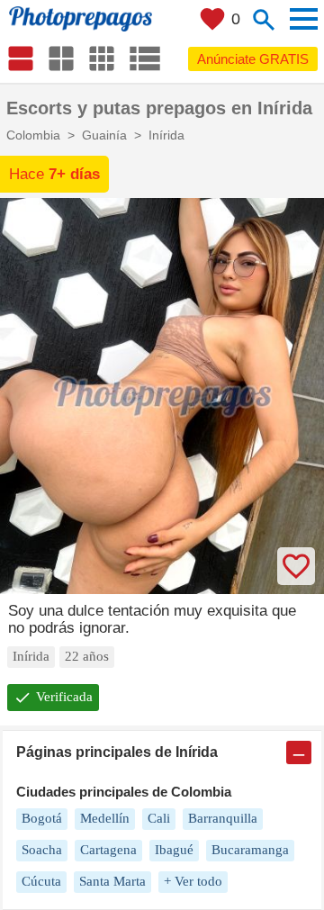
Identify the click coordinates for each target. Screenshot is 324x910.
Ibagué (174, 849)
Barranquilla (222, 818)
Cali (159, 818)
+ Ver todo (193, 881)
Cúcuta (41, 881)
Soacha (42, 849)
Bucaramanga (250, 849)
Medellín (105, 818)
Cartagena (108, 849)
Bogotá (42, 818)
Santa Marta (112, 881)
